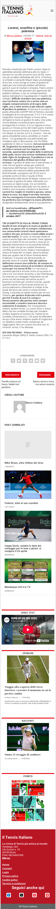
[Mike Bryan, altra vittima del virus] (28, 445)
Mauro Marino (12, 697)
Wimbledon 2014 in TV (17, 587)
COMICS (28, 776)
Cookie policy (10, 879)
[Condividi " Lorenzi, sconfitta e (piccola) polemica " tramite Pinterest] (25, 361)
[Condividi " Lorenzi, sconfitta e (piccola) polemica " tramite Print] (43, 361)
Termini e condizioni (14, 883)
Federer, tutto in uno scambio (21, 503)
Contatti (7, 868)
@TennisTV (36, 208)
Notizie (39, 35)
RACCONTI (28, 720)
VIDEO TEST (28, 612)
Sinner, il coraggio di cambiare (23, 754)
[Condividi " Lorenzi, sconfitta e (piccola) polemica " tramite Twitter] (19, 361)
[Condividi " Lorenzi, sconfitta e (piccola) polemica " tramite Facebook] (13, 361)
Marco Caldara (14, 35)
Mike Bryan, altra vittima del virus (24, 462)
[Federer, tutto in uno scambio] (28, 484)
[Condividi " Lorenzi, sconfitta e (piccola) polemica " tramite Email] (37, 361)
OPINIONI (28, 653)
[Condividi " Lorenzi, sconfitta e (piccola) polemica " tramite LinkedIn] (31, 361)
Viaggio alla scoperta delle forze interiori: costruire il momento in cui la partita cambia (28, 690)
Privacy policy (10, 876)
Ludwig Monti (12, 758)
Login (5, 872)
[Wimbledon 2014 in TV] (28, 571)
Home (5, 864)
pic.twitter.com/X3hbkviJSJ (21, 210)
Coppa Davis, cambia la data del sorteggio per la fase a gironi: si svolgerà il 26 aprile (23, 548)
